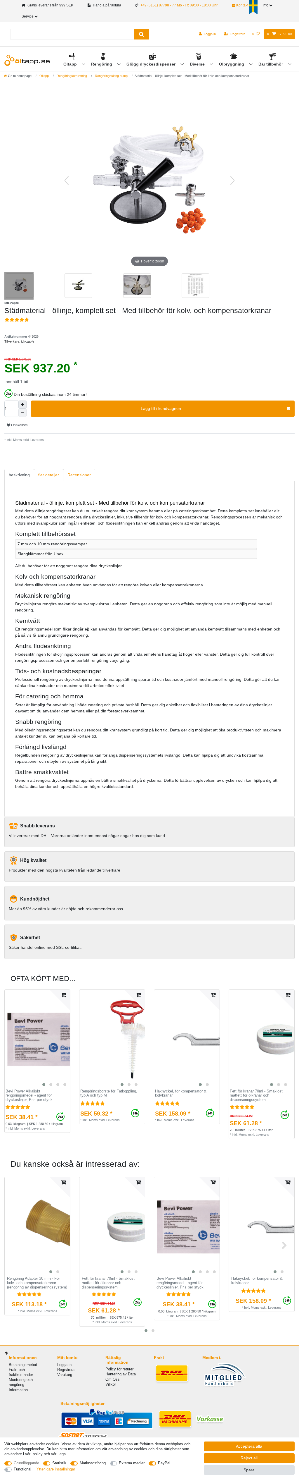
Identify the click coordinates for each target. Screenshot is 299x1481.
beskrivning (19, 475)
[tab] (19, 475)
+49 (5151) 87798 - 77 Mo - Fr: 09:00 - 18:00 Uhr (179, 5)
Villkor (110, 1384)
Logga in (64, 1365)
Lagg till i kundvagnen (161, 408)
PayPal (164, 1463)
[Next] (232, 180)
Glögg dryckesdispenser (151, 64)
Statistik (59, 1463)
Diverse (198, 64)
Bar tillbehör (271, 64)
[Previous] (66, 180)
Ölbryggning (232, 64)
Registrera (65, 1369)
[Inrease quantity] (22, 405)
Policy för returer (119, 1369)
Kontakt (241, 5)
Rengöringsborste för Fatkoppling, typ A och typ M (108, 1093)
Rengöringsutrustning (71, 76)
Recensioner (79, 475)
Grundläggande (26, 1463)
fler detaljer (48, 475)
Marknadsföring (93, 1463)
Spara (249, 1470)
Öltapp (70, 64)
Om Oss (112, 1379)
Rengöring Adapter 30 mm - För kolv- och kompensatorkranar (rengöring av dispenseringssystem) (37, 1282)
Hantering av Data (120, 1374)
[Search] (141, 34)
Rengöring (102, 64)
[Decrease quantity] (22, 413)
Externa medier (132, 1463)
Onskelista (19, 425)
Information (18, 1390)
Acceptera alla (249, 1446)
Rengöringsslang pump (111, 76)
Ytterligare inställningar (55, 1469)
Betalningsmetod (23, 1365)
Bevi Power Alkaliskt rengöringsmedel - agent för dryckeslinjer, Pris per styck (29, 1095)
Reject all (249, 1458)
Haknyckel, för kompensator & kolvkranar (180, 1093)
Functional (22, 1469)
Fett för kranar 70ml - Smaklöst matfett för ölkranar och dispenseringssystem (256, 1095)
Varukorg (64, 1374)
